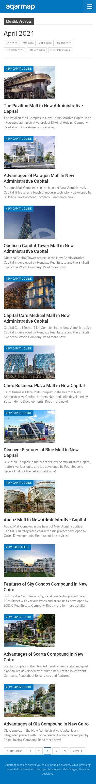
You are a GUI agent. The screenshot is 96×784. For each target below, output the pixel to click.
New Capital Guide (18, 68)
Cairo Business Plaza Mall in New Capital (44, 385)
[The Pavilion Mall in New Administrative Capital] (29, 82)
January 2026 (37, 50)
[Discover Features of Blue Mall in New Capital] (29, 426)
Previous (16, 751)
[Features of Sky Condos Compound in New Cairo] (29, 560)
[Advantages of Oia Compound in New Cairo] (29, 700)
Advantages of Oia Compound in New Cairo (46, 723)
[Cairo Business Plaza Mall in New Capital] (29, 362)
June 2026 (11, 43)
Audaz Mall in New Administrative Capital (45, 519)
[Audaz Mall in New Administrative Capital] (29, 496)
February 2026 (14, 50)
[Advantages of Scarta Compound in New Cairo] (29, 630)
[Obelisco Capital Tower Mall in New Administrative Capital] (29, 222)
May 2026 (28, 43)
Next (76, 751)
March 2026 (64, 43)
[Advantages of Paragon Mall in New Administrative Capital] (29, 152)
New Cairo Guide (17, 547)
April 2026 (45, 43)
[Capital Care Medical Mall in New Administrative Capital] (29, 292)
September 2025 (60, 50)
